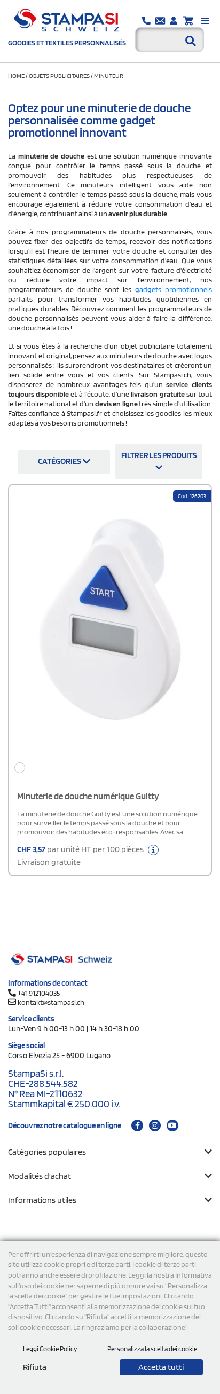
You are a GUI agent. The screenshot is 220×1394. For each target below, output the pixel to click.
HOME (17, 76)
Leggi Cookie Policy (50, 1349)
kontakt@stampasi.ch (51, 1002)
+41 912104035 (39, 993)
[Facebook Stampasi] (137, 1125)
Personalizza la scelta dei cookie (152, 1349)
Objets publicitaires (59, 76)
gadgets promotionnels (173, 289)
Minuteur (108, 76)
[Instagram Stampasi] (155, 1125)
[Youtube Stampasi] (172, 1125)
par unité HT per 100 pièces (81, 855)
